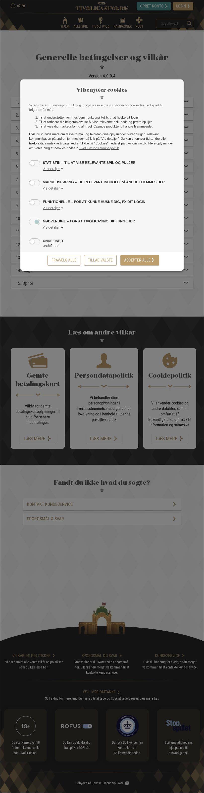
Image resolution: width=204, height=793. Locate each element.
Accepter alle (137, 260)
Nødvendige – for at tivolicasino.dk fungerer (89, 221)
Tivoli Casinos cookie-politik (99, 148)
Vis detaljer (51, 168)
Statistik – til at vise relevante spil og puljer (89, 163)
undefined (53, 241)
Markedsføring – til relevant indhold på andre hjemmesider (104, 182)
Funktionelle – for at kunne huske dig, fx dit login (94, 202)
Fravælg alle (63, 260)
